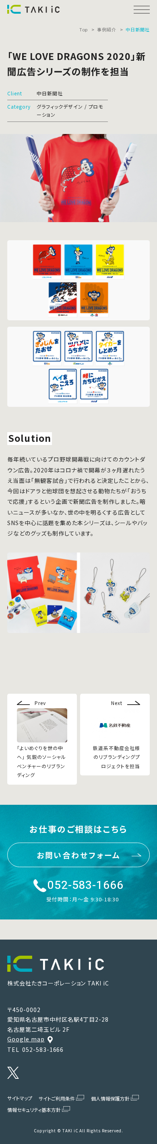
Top (83, 29)
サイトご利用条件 (57, 1098)
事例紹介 (106, 29)
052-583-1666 (86, 885)
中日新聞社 (138, 29)
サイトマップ (19, 1098)
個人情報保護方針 (110, 1098)
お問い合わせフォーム (79, 854)
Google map (26, 1039)
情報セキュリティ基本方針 (34, 1109)
